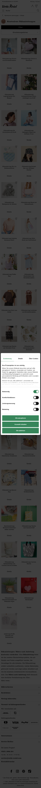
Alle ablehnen (20, 430)
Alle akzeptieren (20, 418)
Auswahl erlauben (20, 424)
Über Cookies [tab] (33, 358)
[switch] (36, 397)
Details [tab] (20, 358)
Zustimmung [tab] (7, 358)
